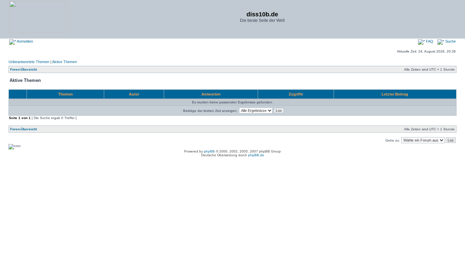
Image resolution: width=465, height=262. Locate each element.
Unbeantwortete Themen (29, 62)
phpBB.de (256, 155)
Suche (450, 41)
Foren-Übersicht (23, 69)
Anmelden (24, 41)
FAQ (429, 41)
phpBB (209, 151)
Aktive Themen (64, 62)
